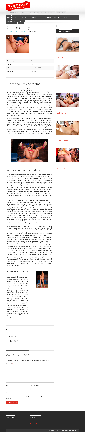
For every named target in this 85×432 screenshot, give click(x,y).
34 (25, 14)
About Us (8, 422)
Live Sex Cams (46, 17)
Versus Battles (11, 21)
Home (8, 17)
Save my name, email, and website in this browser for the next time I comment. (30, 398)
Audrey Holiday (62, 141)
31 (47, 12)
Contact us (33, 422)
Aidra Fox (60, 85)
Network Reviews (34, 17)
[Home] (20, 9)
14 (13, 14)
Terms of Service (35, 424)
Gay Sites (65, 17)
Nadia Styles (61, 113)
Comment (9, 364)
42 (32, 12)
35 (61, 12)
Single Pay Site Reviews (20, 17)
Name (8, 385)
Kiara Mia (60, 57)
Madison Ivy (60, 168)
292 (15, 12)
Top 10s (21, 21)
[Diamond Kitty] (17, 53)
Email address (35, 385)
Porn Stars (56, 17)
